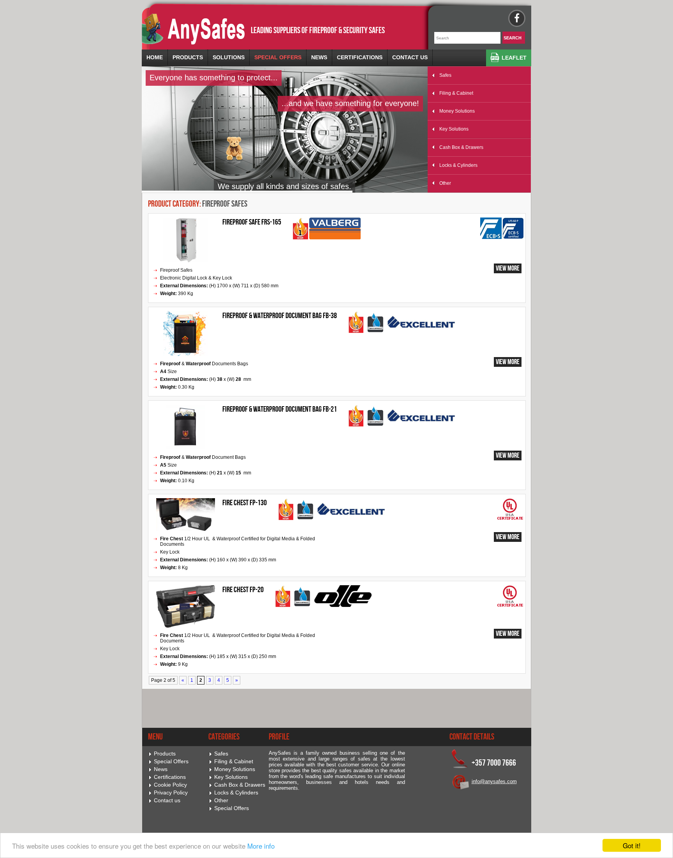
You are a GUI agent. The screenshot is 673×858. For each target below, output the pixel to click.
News (319, 57)
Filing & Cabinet (456, 93)
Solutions (229, 57)
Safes (445, 75)
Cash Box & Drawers (461, 147)
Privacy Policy (171, 793)
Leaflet (514, 58)
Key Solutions (454, 129)
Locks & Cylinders (458, 165)
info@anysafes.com (494, 781)
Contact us (410, 57)
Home (154, 57)
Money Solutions (457, 111)
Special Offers (277, 57)
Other (445, 183)
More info (261, 846)
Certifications (359, 57)
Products (188, 57)
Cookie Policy (170, 785)
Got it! (632, 845)
